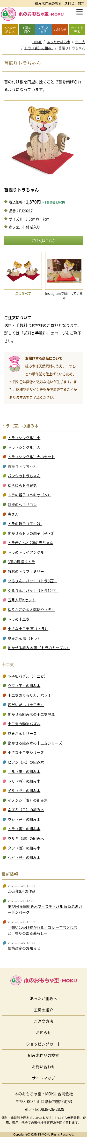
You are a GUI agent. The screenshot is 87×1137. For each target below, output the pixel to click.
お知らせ (43, 1032)
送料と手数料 (74, 3)
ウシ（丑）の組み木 (24, 819)
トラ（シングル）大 (24, 447)
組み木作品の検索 (48, 3)
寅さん (13, 514)
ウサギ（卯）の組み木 (26, 838)
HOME (37, 41)
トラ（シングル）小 (24, 437)
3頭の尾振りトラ (21, 561)
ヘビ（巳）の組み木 (24, 857)
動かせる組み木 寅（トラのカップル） (39, 647)
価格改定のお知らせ (24, 948)
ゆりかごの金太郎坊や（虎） (31, 609)
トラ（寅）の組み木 (24, 828)
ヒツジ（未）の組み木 (26, 762)
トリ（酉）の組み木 (24, 781)
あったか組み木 (58, 41)
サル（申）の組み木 (24, 771)
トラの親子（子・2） (25, 523)
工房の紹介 (43, 1010)
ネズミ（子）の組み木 (26, 809)
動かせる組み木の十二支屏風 (31, 714)
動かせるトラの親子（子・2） (32, 533)
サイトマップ (43, 1078)
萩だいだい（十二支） (26, 704)
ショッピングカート (43, 1044)
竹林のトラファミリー (26, 571)
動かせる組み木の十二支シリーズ (35, 743)
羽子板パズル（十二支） (28, 676)
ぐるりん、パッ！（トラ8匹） (32, 580)
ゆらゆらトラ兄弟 (22, 485)
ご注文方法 (43, 1021)
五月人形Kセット (22, 600)
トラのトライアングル (26, 552)
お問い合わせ (43, 1066)
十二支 (80, 41)
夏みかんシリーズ (22, 733)
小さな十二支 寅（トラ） (28, 628)
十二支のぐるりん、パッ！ (29, 695)
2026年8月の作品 (22, 891)
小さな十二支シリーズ (26, 752)
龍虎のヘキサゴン (22, 504)
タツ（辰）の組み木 (24, 848)
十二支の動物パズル (24, 723)
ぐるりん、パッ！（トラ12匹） (33, 590)
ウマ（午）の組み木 (24, 685)
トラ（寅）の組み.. (38, 47)
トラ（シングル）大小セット (31, 456)
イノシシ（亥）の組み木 (28, 800)
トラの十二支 (18, 619)
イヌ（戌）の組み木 (24, 790)
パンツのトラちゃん (24, 475)
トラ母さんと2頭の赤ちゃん (30, 542)
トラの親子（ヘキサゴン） (29, 495)
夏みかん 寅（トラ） (24, 638)
